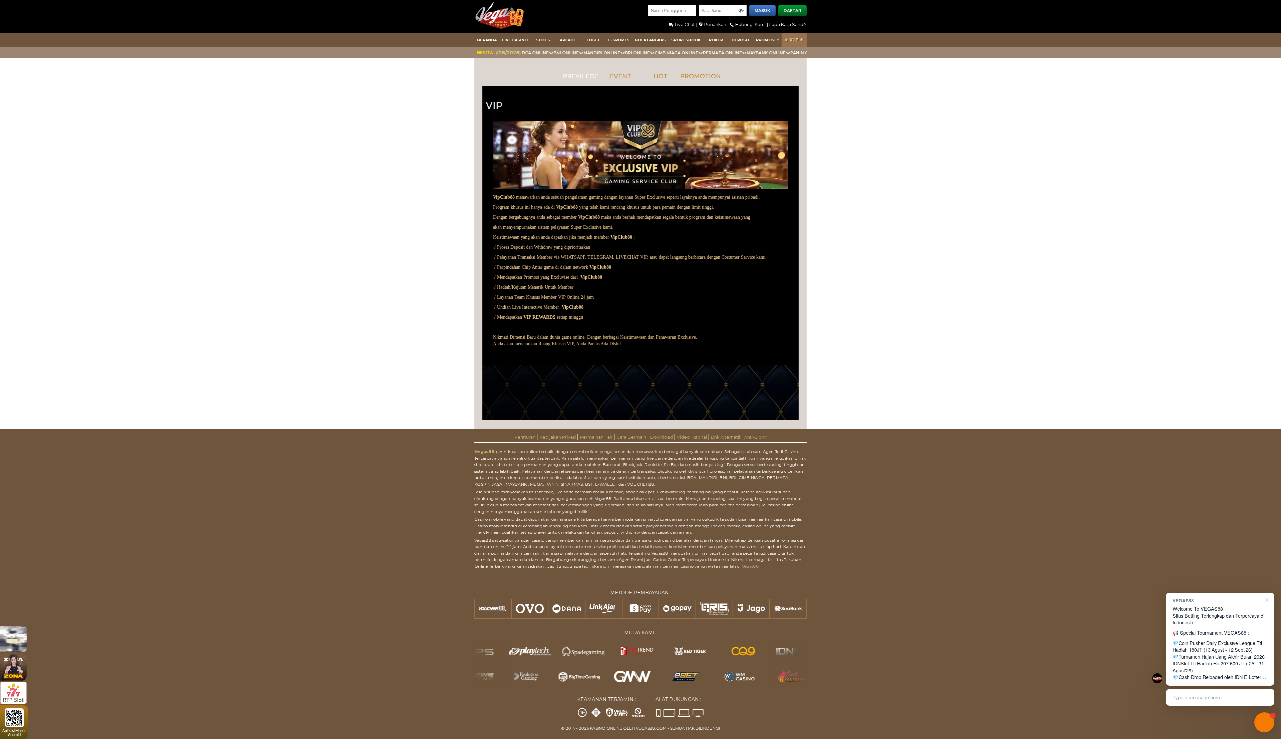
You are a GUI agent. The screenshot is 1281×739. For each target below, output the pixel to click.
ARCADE (568, 40)
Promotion (701, 76)
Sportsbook (686, 40)
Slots (543, 40)
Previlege (580, 76)
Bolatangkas (650, 40)
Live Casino (515, 40)
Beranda (487, 40)
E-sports (618, 40)
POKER (716, 40)
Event (620, 76)
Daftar (792, 10)
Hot (661, 76)
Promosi (766, 40)
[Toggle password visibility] (741, 11)
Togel (593, 40)
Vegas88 (484, 451)
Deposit (741, 40)
